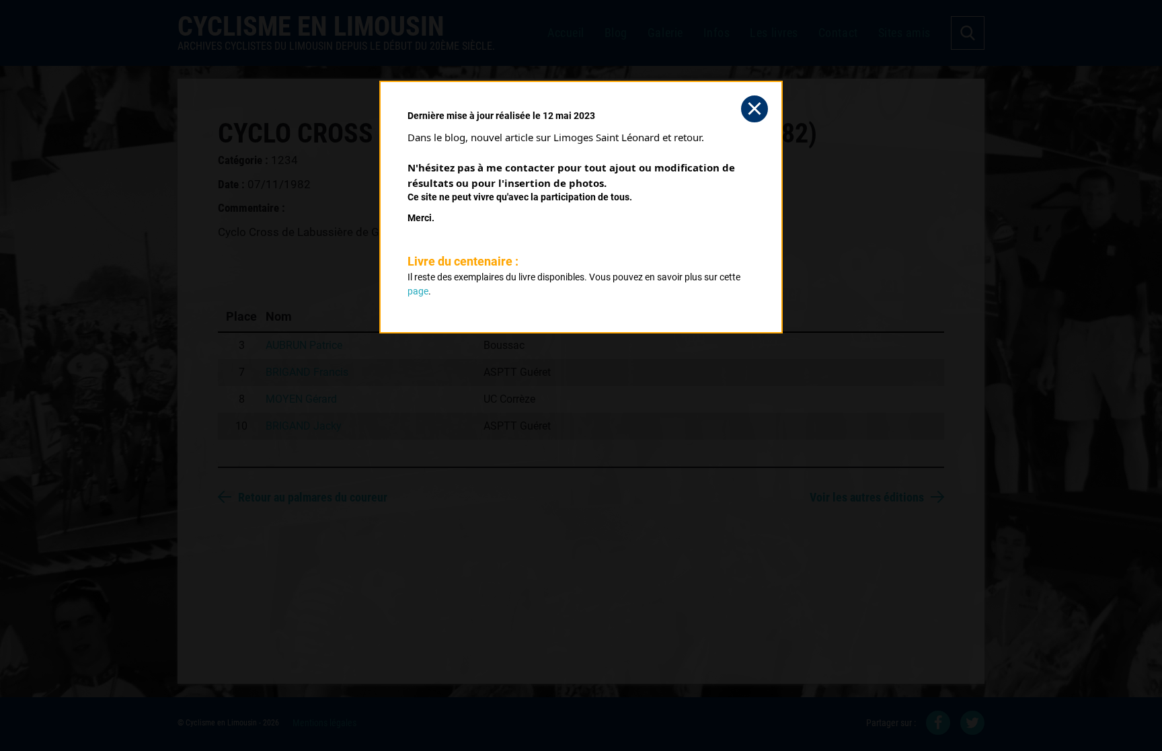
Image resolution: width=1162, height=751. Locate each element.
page (418, 291)
